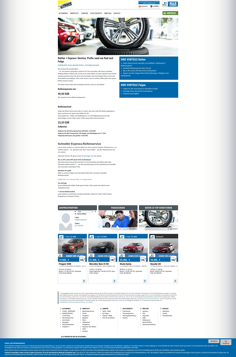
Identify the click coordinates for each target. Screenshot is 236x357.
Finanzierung (126, 311)
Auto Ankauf (66, 320)
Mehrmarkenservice (88, 311)
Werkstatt (86, 309)
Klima (84, 320)
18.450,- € (155, 260)
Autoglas (85, 331)
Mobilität (85, 318)
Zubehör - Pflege (107, 316)
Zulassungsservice (128, 313)
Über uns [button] (107, 13)
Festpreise (85, 316)
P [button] (84, 281)
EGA (144, 313)
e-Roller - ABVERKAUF (68, 311)
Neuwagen (65, 322)
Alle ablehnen (213, 341)
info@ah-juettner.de (80, 220)
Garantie (125, 318)
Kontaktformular (167, 316)
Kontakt (166, 309)
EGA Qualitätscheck (68, 324)
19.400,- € (64, 260)
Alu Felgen (105, 313)
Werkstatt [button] (74, 13)
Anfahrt (165, 313)
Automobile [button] (63, 13)
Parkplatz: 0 (65, 327)
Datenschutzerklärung (149, 324)
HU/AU (84, 313)
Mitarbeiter (166, 311)
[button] (170, 13)
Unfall (84, 329)
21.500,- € (94, 260)
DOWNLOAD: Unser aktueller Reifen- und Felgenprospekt (78, 65)
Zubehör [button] (84, 13)
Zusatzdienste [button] (96, 13)
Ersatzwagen (85, 156)
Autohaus (145, 311)
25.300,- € (125, 260)
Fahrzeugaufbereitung (129, 316)
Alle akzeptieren (226, 342)
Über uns (146, 309)
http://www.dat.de (121, 300)
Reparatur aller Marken (89, 327)
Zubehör (105, 309)
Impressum (90, 354)
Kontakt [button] (117, 13)
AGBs (144, 318)
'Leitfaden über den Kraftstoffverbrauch (148, 298)
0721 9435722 (79, 226)
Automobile (66, 309)
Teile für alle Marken (108, 318)
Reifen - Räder (106, 311)
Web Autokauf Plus (68, 318)
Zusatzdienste (128, 309)
